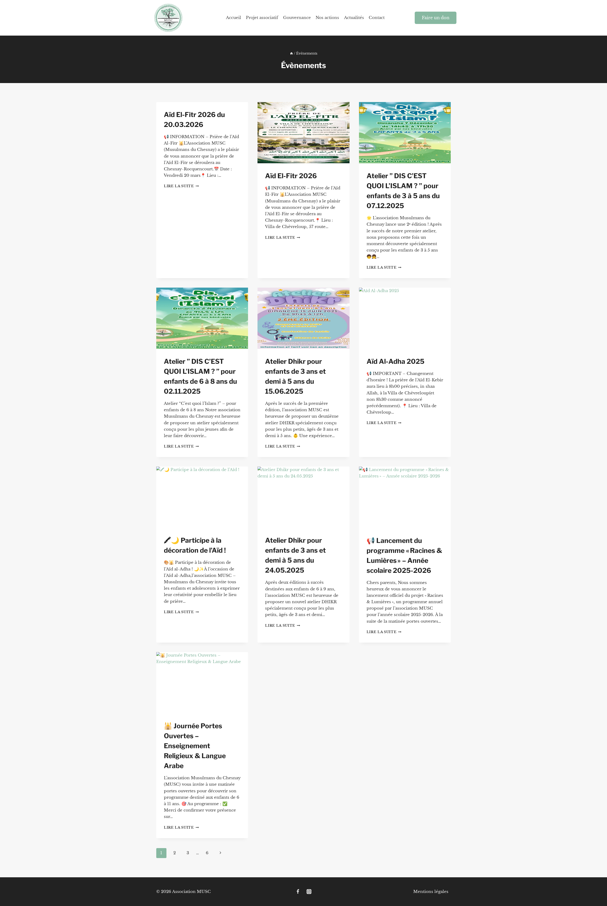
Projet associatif (262, 17)
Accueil (233, 17)
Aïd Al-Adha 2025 (395, 361)
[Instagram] (309, 892)
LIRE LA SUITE (181, 186)
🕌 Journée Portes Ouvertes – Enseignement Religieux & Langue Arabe (195, 746)
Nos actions (327, 17)
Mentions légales (430, 891)
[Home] (291, 53)
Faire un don (435, 17)
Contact (377, 17)
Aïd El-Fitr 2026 (291, 176)
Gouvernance (297, 17)
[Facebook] (298, 892)
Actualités (354, 17)
